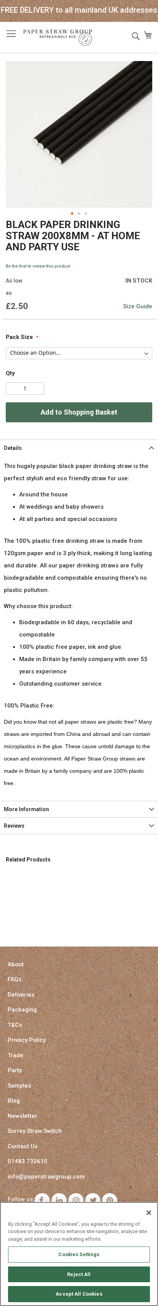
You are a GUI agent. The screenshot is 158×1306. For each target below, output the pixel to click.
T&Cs (15, 1025)
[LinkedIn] (59, 1200)
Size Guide (137, 306)
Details (13, 448)
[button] (72, 213)
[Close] (148, 1212)
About (16, 964)
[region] (79, 1254)
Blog (14, 1100)
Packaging (22, 1009)
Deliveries (21, 994)
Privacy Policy (27, 1040)
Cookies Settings (78, 1254)
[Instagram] (76, 1200)
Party (15, 1070)
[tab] (79, 448)
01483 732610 (27, 1161)
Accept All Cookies (79, 1294)
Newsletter (22, 1116)
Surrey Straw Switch (35, 1130)
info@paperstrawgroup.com (46, 1176)
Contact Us (23, 1146)
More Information (26, 809)
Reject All (79, 1274)
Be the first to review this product (38, 266)
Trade (15, 1055)
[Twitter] (92, 1200)
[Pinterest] (109, 1200)
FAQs (14, 979)
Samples (19, 1085)
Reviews (14, 826)
